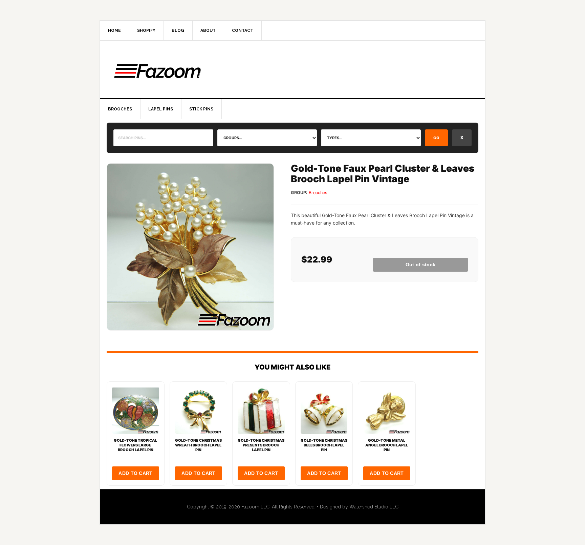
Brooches (318, 192)
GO (436, 137)
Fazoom (292, 69)
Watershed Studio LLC (373, 506)
